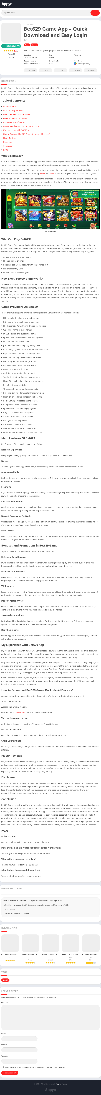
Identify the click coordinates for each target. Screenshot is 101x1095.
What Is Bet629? (10, 106)
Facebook (32, 70)
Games (34, 45)
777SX (43, 173)
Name (4, 1033)
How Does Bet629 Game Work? (16, 114)
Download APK (13, 46)
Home (26, 24)
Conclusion (8, 146)
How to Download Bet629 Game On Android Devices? (26, 134)
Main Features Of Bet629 (14, 122)
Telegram (77, 70)
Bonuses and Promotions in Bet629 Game (21, 126)
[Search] (95, 13)
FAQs (5, 150)
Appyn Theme (61, 1084)
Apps (32, 24)
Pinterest (62, 70)
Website (4, 1056)
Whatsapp (91, 70)
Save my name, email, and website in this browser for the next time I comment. (35, 1067)
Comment (6, 1002)
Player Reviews (9, 138)
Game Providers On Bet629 (15, 118)
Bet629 (5, 980)
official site (20, 712)
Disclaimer (8, 142)
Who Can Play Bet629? (13, 110)
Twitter (46, 70)
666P (52, 173)
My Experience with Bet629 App (17, 130)
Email (4, 1045)
